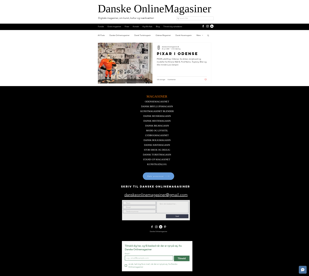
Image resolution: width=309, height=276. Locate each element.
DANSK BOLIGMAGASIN (157, 140)
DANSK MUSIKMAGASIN (157, 116)
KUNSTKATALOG (157, 164)
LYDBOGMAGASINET (157, 135)
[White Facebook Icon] (203, 26)
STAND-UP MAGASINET (156, 159)
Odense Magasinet (163, 35)
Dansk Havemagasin (184, 35)
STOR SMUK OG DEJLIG (157, 149)
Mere (199, 35)
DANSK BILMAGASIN (157, 125)
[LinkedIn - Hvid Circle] (212, 26)
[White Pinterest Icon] (165, 226)
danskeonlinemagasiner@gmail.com (156, 194)
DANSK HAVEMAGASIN (157, 145)
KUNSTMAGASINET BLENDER (157, 111)
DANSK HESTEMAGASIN (157, 120)
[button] (208, 35)
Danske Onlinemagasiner (119, 35)
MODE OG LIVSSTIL (157, 130)
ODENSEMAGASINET (157, 101)
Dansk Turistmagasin (142, 35)
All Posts (101, 35)
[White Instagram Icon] (207, 26)
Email (127, 254)
